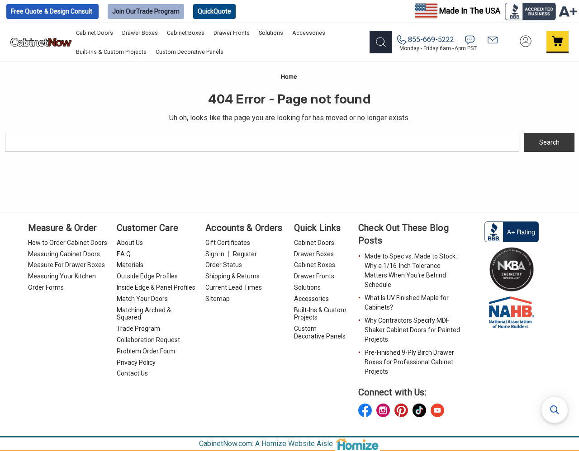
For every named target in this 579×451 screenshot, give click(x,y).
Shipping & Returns (232, 276)
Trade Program (146, 11)
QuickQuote (214, 11)
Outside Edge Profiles (147, 276)
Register (245, 254)
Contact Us (132, 373)
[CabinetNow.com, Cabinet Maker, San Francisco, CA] (511, 231)
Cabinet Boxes (185, 32)
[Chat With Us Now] (469, 40)
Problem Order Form (146, 351)
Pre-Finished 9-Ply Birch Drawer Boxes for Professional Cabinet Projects (409, 362)
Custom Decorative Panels (189, 51)
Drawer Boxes (140, 32)
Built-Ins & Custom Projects (111, 51)
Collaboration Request (148, 339)
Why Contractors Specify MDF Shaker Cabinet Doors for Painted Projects (412, 330)
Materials (130, 264)
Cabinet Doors (94, 32)
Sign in (214, 254)
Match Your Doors (142, 298)
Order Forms (46, 287)
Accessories (308, 32)
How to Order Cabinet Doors (67, 242)
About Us (130, 242)
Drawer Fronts (232, 32)
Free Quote (51, 11)
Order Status (223, 264)
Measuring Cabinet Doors (64, 254)
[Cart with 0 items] (557, 42)
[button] (554, 410)
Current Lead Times (233, 287)
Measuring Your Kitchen (62, 276)
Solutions (271, 32)
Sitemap (217, 298)
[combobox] (262, 142)
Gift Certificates (227, 242)
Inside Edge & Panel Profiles (156, 287)
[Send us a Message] (492, 40)
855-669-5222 (431, 39)
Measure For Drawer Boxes (66, 264)
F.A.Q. (124, 254)
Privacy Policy (136, 362)
